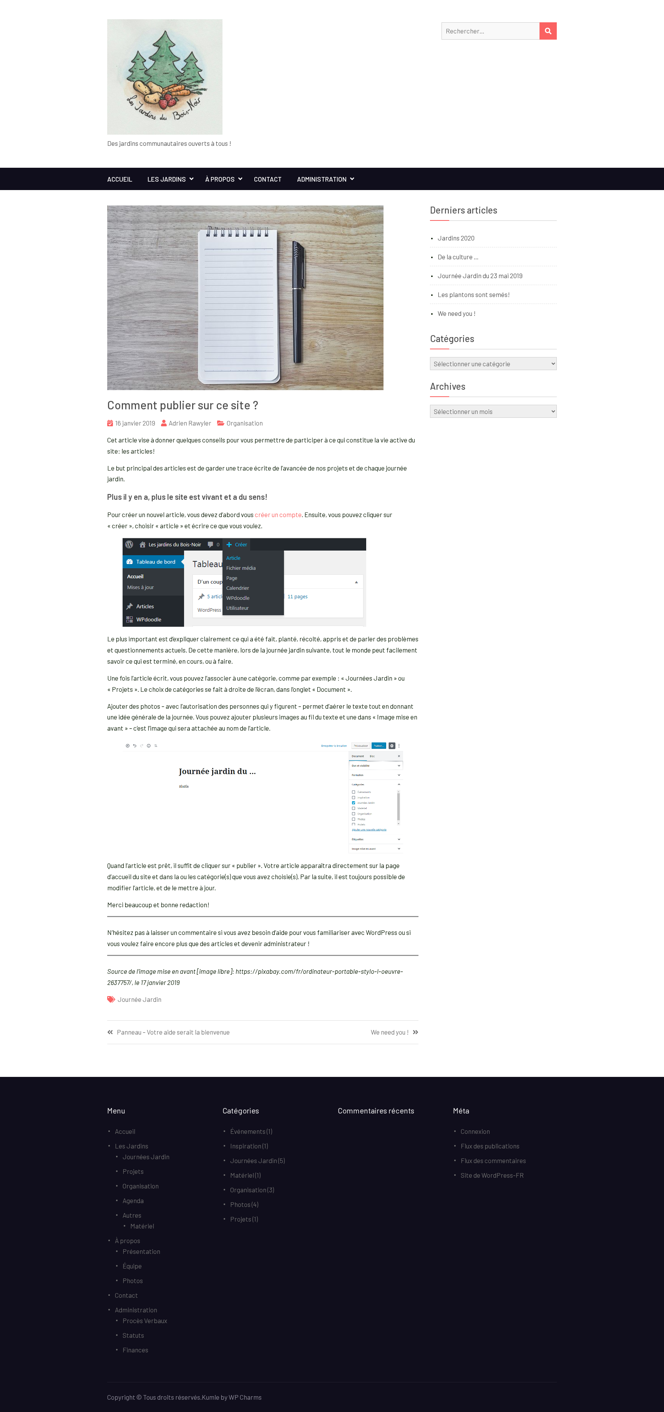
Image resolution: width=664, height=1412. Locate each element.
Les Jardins (167, 179)
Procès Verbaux (145, 1320)
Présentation (141, 1251)
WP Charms (245, 1397)
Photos (133, 1280)
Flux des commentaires (493, 1160)
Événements (248, 1131)
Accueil (119, 179)
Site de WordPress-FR (492, 1175)
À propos (220, 179)
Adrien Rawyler (190, 423)
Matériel (142, 1226)
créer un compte (278, 514)
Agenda (133, 1200)
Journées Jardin (146, 1156)
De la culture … (458, 256)
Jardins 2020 (456, 238)
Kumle (210, 1397)
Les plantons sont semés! (474, 294)
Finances (135, 1350)
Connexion (475, 1131)
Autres (132, 1215)
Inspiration (245, 1146)
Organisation (245, 423)
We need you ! (390, 1032)
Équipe (132, 1266)
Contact (268, 179)
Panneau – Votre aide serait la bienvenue (173, 1032)
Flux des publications (490, 1146)
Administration (322, 179)
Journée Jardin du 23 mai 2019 (480, 275)
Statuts (133, 1335)
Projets (133, 1171)
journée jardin (139, 999)
